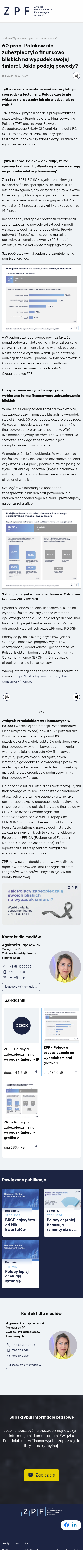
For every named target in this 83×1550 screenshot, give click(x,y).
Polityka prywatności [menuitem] (15, 1543)
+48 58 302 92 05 (19, 966)
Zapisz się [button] (45, 1475)
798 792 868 (16, 972)
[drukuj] (6, 697)
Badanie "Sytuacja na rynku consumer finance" (29, 38)
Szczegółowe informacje (20, 986)
